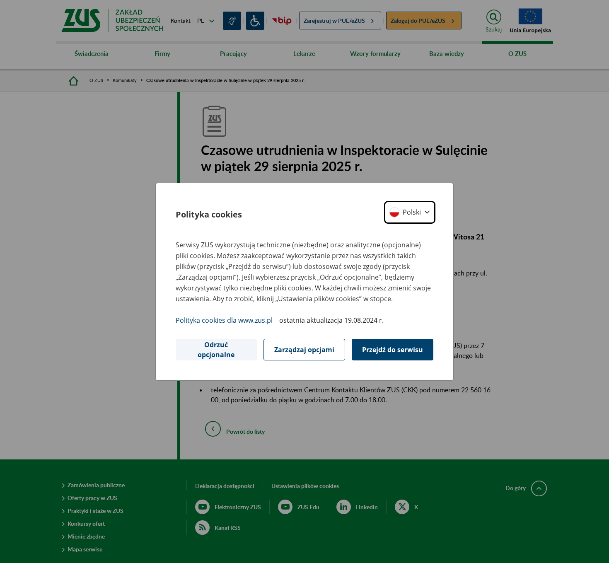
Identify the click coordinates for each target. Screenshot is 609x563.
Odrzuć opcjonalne (216, 349)
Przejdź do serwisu (392, 349)
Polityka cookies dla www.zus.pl (224, 320)
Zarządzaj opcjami (304, 349)
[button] (409, 212)
